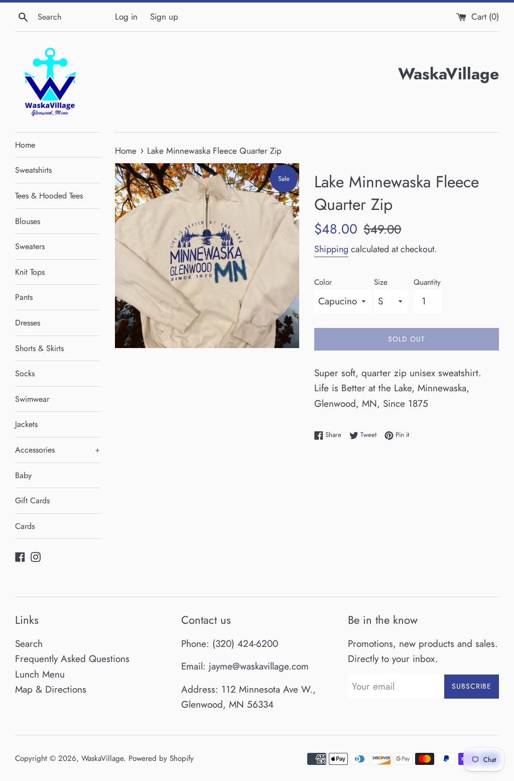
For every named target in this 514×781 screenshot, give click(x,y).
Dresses (27, 322)
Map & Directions (50, 689)
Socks (25, 373)
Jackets (26, 424)
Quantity (427, 282)
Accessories (57, 450)
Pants (24, 297)
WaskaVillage (102, 758)
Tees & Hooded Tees (49, 195)
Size (381, 282)
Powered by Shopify (161, 758)
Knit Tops (30, 272)
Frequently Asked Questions (72, 658)
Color (323, 282)
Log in (126, 17)
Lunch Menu (40, 674)
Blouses (27, 221)
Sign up (164, 17)
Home (25, 145)
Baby (23, 475)
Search (29, 643)
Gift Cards (32, 500)
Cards (25, 526)
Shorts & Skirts (39, 348)
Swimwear (32, 399)
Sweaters (30, 246)
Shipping (331, 249)
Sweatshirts (33, 170)
